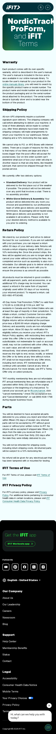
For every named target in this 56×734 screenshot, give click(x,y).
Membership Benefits (14, 648)
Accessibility (9, 678)
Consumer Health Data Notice (19, 685)
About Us (7, 598)
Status (6, 654)
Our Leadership (11, 604)
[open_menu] (47, 7)
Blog (5, 624)
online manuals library (13, 84)
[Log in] (40, 7)
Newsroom (8, 617)
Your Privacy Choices (14, 698)
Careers (7, 611)
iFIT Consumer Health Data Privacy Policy (26, 500)
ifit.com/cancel (37, 390)
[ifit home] (12, 7)
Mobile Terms (10, 691)
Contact (7, 661)
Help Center (9, 641)
